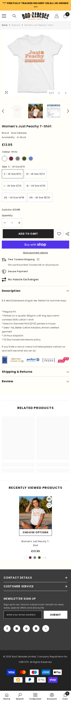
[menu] (4, 16)
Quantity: (7, 215)
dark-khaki (39, 557)
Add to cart (27, 234)
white (25, 557)
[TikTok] (36, 628)
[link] (18, 465)
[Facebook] (7, 628)
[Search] (14, 16)
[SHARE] (66, 234)
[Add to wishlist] (59, 233)
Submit (55, 615)
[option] (35, 63)
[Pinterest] (26, 628)
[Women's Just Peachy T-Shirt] (35, 512)
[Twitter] (45, 628)
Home (4, 25)
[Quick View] (49, 499)
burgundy (30, 557)
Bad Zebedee (19, 132)
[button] (59, 93)
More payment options (35, 252)
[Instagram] (16, 628)
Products (16, 25)
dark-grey (35, 557)
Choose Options (35, 532)
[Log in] (57, 16)
